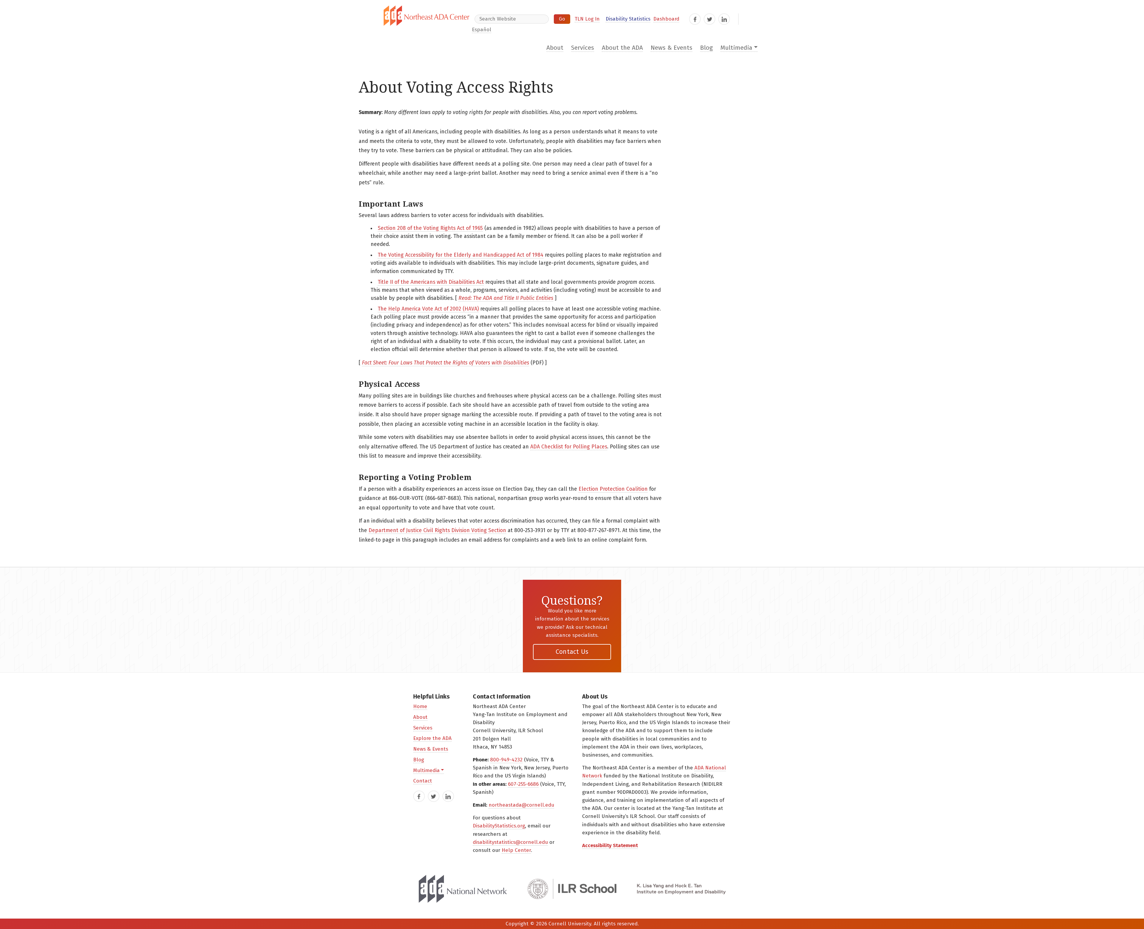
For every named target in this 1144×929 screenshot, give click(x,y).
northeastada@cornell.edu (521, 805)
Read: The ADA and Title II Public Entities (505, 298)
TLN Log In (587, 19)
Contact (422, 781)
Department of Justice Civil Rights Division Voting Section (437, 530)
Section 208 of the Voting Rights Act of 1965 (430, 228)
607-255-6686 (523, 784)
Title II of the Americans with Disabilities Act (431, 282)
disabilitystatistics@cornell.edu (510, 842)
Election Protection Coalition (613, 489)
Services (582, 48)
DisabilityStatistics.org (499, 826)
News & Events (671, 48)
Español (481, 30)
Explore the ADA (432, 738)
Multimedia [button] (736, 48)
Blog (706, 48)
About (554, 48)
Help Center (516, 850)
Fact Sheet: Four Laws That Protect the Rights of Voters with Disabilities (445, 363)
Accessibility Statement (610, 845)
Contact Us (572, 652)
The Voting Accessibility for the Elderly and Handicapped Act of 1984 (460, 255)
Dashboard (666, 19)
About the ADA (622, 48)
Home (420, 706)
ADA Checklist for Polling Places (568, 447)
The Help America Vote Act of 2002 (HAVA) (428, 309)
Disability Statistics (628, 19)
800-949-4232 (506, 760)
